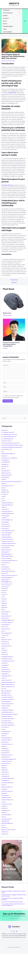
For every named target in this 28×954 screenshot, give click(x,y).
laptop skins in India (6, 639)
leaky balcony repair (6, 646)
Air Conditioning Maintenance (8, 436)
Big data (3, 483)
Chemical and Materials (6, 505)
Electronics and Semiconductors (8, 575)
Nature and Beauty (5, 690)
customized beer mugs (6, 539)
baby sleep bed (5, 470)
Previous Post (14, 279)
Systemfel (3, 793)
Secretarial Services (6, 761)
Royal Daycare (4, 752)
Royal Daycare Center (6, 754)
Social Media (4, 776)
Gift (2, 609)
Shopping (3, 769)
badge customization (6, 475)
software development (6, 782)
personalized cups (5, 720)
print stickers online (5, 740)
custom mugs (4, 528)
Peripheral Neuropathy (6, 712)
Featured (3, 590)
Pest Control (4, 727)
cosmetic (3, 517)
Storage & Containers (6, 787)
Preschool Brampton (6, 737)
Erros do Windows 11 (6, 584)
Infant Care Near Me (6, 633)
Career (3, 500)
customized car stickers (6, 541)
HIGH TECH (4, 618)
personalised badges (6, 716)
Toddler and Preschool (6, 799)
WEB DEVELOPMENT (6, 823)
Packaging (3, 707)
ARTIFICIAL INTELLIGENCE (7, 453)
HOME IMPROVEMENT (8, 26)
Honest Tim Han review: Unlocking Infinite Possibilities (11, 344)
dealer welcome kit (5, 549)
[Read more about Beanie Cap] (14, 301)
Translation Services (6, 804)
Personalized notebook (6, 722)
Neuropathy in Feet (5, 695)
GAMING (3, 603)
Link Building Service (6, 658)
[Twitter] (16, 931)
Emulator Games (5, 579)
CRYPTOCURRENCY (7, 31)
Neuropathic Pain (5, 693)
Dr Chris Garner (4, 562)
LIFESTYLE (3, 654)
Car (2, 498)
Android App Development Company (9, 443)
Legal (2, 648)
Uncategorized (4, 810)
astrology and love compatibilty (8, 458)
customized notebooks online (8, 543)
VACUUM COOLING (5, 814)
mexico (3, 678)
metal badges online (6, 675)
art (2, 451)
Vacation (3, 812)
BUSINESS (5, 15)
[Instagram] (11, 931)
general (3, 607)
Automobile (4, 464)
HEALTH (5, 21)
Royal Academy (4, 750)
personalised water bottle (7, 718)
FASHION (5, 23)
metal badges (4, 673)
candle (3, 496)
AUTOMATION (4, 462)
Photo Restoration (5, 731)
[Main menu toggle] (25, 21)
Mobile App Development (7, 682)
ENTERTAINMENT (5, 581)
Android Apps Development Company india (11, 447)
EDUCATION (5, 18)
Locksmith (3, 663)
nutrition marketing (5, 701)
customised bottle (5, 534)
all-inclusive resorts (5, 440)
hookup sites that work (6, 622)
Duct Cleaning (4, 567)
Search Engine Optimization (7, 759)
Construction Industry (6, 511)
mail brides (3, 667)
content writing (4, 515)
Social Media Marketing (6, 778)
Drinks (2, 564)
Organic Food (4, 705)
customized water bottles (7, 545)
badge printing (4, 477)
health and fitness (5, 616)
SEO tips (3, 765)
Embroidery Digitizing (6, 577)
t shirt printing (4, 795)
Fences (3, 592)
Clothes (3, 507)
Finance (3, 594)
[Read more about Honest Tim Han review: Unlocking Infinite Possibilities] (14, 329)
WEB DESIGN (4, 821)
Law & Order (4, 643)
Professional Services (6, 744)
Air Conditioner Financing (7, 432)
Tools (2, 801)
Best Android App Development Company (10, 481)
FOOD (2, 601)
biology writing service (6, 485)
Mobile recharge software (7, 684)
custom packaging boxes (7, 530)
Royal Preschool (5, 757)
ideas (2, 631)
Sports (2, 784)
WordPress (3, 831)
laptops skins (4, 641)
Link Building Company (6, 656)
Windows (3, 827)
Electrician (3, 573)
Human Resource (5, 628)
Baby (2, 468)
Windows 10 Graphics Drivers (8, 829)
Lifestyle (3, 652)
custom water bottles (6, 532)
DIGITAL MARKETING (8, 12)
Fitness (3, 599)
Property (3, 746)
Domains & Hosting (5, 558)
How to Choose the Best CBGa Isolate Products (12, 901)
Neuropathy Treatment (6, 697)
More (2, 688)
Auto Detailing (4, 460)
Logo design (4, 665)
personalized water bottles (7, 725)
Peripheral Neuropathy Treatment (9, 714)
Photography (4, 733)
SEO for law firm (5, 763)
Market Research (5, 671)
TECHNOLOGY (6, 10)
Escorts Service (4, 586)
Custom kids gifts (5, 526)
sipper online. (4, 774)
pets (2, 729)
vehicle (3, 816)
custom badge (4, 522)
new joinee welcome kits (7, 699)
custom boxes (4, 524)
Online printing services (6, 703)
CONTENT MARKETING (6, 513)
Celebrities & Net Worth (6, 502)
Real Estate (3, 748)
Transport (3, 806)
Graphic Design (4, 611)
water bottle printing (5, 819)
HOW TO (3, 626)
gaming (3, 605)
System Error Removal (6, 791)
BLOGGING (3, 490)
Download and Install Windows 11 (8, 560)
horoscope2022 (5, 624)
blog (2, 487)
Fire (2, 596)
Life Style (3, 60)
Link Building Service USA (7, 660)
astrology (3, 455)
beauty (3, 479)
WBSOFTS (14, 3)
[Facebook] (14, 931)
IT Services (4, 635)
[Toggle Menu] (19, 10)
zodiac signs (4, 834)
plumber (3, 735)
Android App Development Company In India (11, 445)
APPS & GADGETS (5, 449)
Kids (2, 637)
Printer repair (4, 742)
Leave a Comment (11, 60)
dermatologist (4, 552)
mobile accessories (5, 680)
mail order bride (5, 669)
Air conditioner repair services (8, 434)
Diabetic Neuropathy (6, 554)
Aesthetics (3, 430)
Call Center (3, 494)
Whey (2, 825)
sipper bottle (4, 772)
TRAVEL (5, 29)
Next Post (14, 282)
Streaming (3, 789)
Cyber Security (4, 547)
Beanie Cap (7, 313)
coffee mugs (4, 509)
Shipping (3, 767)
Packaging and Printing (6, 710)
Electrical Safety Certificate (7, 571)
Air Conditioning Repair (6, 438)
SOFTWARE (4, 780)
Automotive (4, 466)
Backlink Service (5, 473)
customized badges (5, 537)
